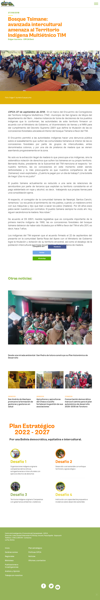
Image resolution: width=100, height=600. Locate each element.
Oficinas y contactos (37, 560)
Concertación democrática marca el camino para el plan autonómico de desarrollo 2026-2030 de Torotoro (78, 403)
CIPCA (7, 3)
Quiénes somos (11, 552)
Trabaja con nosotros (14, 575)
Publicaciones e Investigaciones (11, 565)
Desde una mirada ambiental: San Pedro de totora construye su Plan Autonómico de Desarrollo (48, 356)
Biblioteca (9, 560)
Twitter (41, 252)
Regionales (9, 556)
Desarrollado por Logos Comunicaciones (97, 594)
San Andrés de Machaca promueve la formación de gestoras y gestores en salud (20, 403)
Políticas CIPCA (34, 552)
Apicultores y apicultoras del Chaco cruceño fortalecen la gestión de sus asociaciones (49, 403)
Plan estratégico (35, 548)
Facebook (57, 247)
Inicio (7, 548)
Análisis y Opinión (12, 571)
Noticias (31, 556)
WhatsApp (42, 258)
